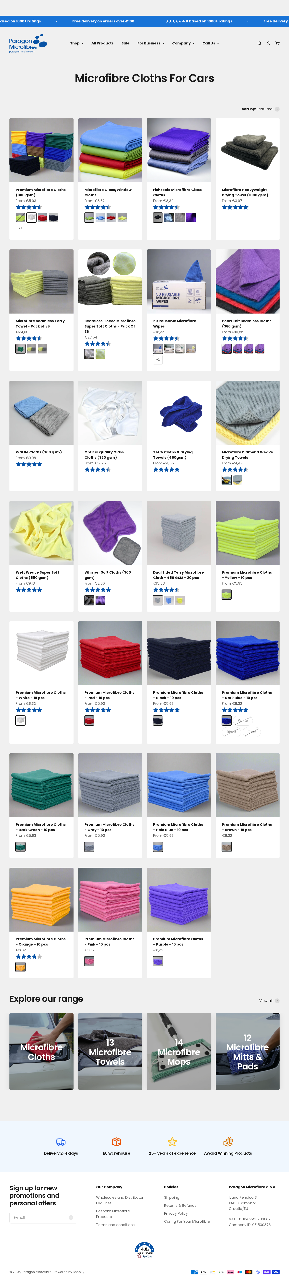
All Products (102, 43)
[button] (144, 1250)
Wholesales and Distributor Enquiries (120, 1200)
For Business (148, 43)
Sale (125, 43)
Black (231, 731)
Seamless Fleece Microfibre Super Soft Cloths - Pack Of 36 (110, 326)
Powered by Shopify (69, 1272)
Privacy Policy (176, 1213)
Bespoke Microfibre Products (113, 1214)
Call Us (208, 43)
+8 (20, 228)
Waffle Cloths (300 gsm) (39, 452)
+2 (158, 360)
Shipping (171, 1197)
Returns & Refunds (180, 1205)
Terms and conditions (115, 1224)
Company (181, 43)
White (243, 720)
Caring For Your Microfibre (187, 1221)
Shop (75, 43)
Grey (252, 731)
